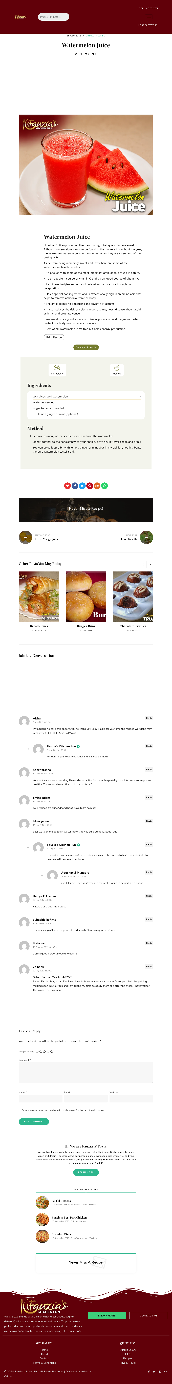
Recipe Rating (26, 1051)
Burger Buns (86, 626)
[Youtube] (165, 1371)
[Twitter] (82, 485)
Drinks (90, 36)
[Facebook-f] (148, 1371)
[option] (39, 601)
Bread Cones (39, 626)
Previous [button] (143, 564)
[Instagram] (160, 1371)
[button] (139, 396)
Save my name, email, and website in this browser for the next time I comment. (64, 1110)
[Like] (67, 485)
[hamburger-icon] (149, 16)
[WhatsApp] (104, 485)
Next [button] (149, 564)
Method (117, 373)
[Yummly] (97, 485)
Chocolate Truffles (133, 626)
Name (23, 1092)
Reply (149, 718)
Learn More (86, 1172)
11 (96, 54)
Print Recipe (54, 337)
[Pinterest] (89, 485)
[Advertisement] (86, 85)
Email (68, 1092)
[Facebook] (75, 485)
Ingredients (57, 373)
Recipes (100, 36)
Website (114, 1092)
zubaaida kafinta (44, 920)
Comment (25, 1060)
